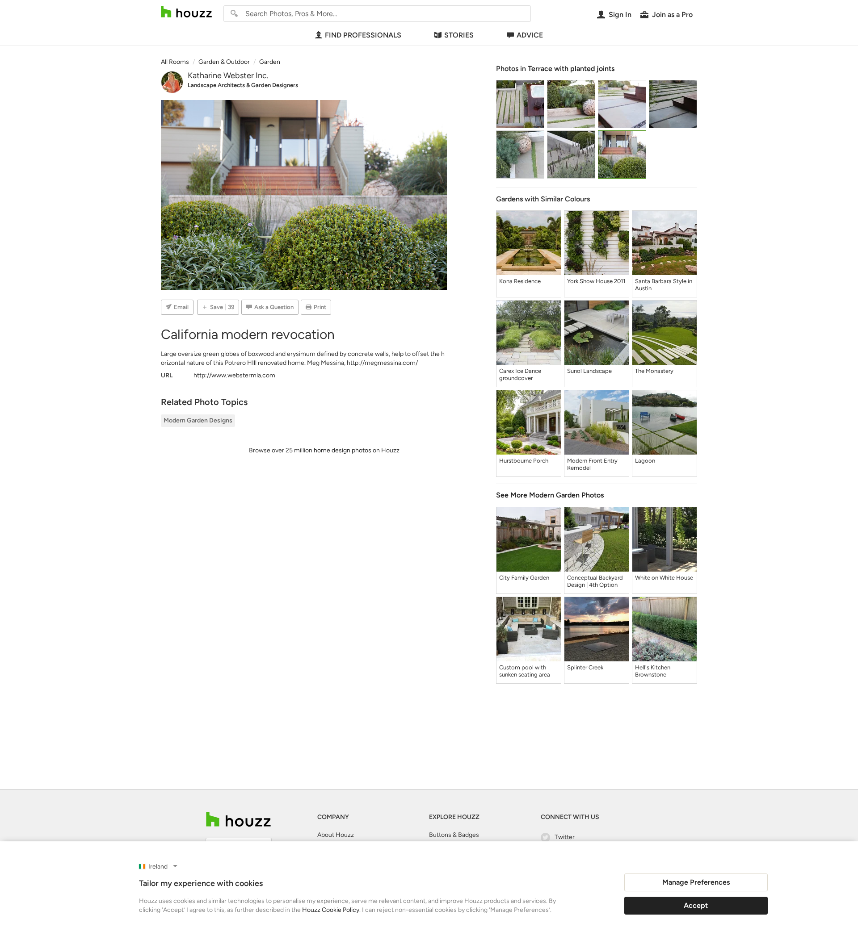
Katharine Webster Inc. (228, 75)
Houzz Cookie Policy (330, 910)
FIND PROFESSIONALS (363, 35)
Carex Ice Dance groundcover (520, 374)
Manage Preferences (696, 882)
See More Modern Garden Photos (550, 495)
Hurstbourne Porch (523, 460)
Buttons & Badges (454, 835)
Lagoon (645, 460)
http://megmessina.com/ (382, 363)
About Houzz (335, 835)
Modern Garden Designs (198, 420)
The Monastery (654, 371)
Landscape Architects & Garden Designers (243, 85)
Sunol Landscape (589, 371)
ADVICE (530, 35)
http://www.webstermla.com (234, 375)
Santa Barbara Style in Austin (663, 285)
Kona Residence (520, 281)
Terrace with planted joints (571, 68)
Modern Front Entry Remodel (592, 464)
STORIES (459, 35)
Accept (696, 905)
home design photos (342, 450)
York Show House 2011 (596, 281)
